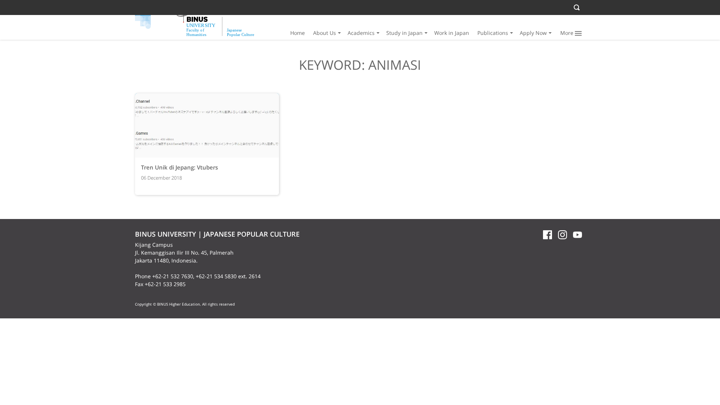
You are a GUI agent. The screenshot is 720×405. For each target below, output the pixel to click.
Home (297, 32)
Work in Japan (451, 32)
